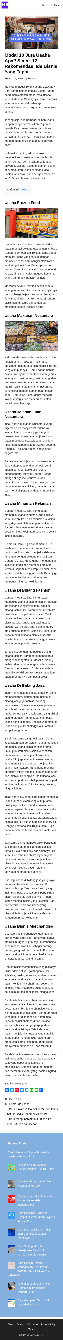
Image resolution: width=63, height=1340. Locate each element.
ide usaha (24, 1104)
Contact (20, 1324)
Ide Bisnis (15, 1099)
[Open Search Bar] (43, 5)
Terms (31, 1329)
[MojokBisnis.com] (5, 5)
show (24, 189)
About (10, 1324)
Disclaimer (32, 1324)
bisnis (12, 1104)
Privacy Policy (48, 1324)
